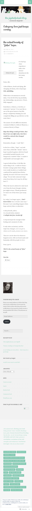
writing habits (17, 490)
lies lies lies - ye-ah (9, 435)
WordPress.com (7, 398)
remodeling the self (11, 478)
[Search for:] (13, 331)
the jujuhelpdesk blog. (16, 18)
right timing (8, 481)
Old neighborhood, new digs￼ (11, 342)
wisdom (6, 490)
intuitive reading (19, 463)
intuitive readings (10, 466)
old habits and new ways (11, 437)
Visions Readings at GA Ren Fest (14, 487)
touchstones (14, 484)
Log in (4, 386)
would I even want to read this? (11, 362)
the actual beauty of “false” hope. (13, 44)
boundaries (21, 452)
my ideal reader (15, 472)
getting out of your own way (14, 460)
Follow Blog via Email (11, 299)
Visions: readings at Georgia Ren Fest (13, 346)
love (5, 472)
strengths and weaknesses (11, 441)
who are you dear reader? (17, 444)
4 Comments (9, 54)
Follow (7, 321)
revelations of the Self (17, 439)
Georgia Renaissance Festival (14, 457)
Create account (7, 382)
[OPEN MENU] (2, 2)
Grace (13, 431)
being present (7, 431)
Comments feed (7, 394)
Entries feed (6, 390)
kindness (20, 469)
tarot (6, 484)
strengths (18, 481)
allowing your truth (19, 429)
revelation (7, 439)
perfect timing (18, 475)
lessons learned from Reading (19, 433)
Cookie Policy (8, 504)
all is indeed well (8, 429)
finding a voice (9, 455)
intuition (7, 463)
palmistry (7, 475)
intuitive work (9, 469)
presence (22, 437)
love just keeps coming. (21, 435)
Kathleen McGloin (11, 51)
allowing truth (9, 452)
